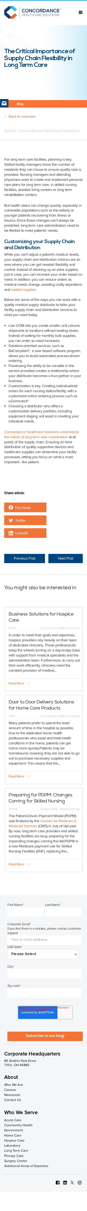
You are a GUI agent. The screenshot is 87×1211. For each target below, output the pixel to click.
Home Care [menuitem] (12, 1135)
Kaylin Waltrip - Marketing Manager (61, 808)
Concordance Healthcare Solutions (48, 131)
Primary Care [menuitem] (13, 1156)
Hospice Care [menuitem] (14, 1140)
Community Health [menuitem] (18, 1125)
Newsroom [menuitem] (12, 1095)
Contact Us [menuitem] (12, 1100)
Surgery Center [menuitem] (15, 1161)
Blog (20, 104)
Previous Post (24, 558)
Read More (16, 683)
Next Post (65, 558)
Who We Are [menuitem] (13, 1085)
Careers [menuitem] (10, 1090)
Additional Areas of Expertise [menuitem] (26, 1166)
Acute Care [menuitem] (12, 1120)
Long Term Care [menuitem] (16, 1151)
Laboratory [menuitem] (12, 1146)
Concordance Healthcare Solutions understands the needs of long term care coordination (41, 434)
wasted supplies (23, 289)
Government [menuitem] (13, 1130)
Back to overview (22, 116)
